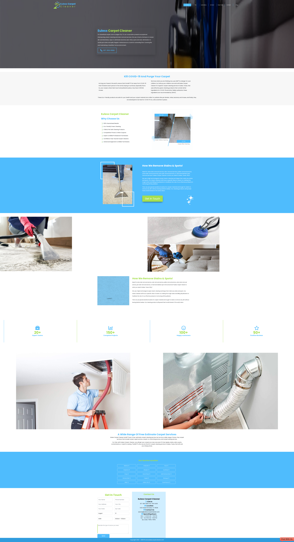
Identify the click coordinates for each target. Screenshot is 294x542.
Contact (229, 5)
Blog (237, 5)
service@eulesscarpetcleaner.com (148, 512)
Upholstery (203, 5)
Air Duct (212, 5)
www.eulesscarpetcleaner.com (154, 540)
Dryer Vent (220, 5)
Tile (195, 5)
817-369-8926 (109, 50)
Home (187, 5)
